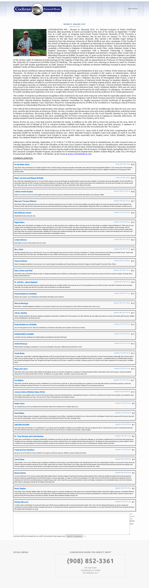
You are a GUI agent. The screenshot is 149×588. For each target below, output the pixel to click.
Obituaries (133, 8)
